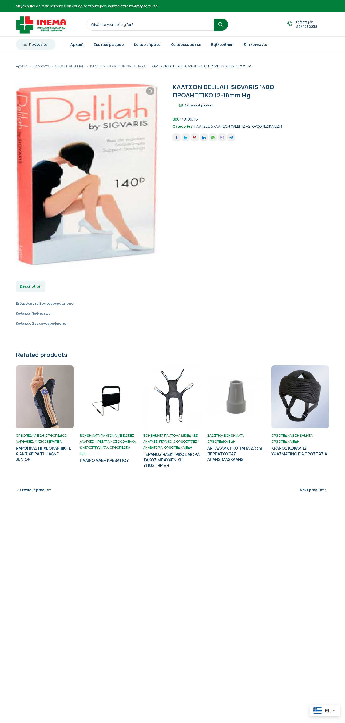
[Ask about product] (181, 105)
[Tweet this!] (186, 137)
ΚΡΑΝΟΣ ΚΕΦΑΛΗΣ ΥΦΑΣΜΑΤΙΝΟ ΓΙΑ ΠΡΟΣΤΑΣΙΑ (299, 451)
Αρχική (21, 66)
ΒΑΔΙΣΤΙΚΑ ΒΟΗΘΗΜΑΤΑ (225, 435)
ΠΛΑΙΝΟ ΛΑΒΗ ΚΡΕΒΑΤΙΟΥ (104, 460)
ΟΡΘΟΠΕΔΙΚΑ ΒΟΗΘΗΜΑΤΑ (291, 435)
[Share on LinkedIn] (204, 137)
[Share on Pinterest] (195, 137)
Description (30, 286)
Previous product (35, 489)
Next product (312, 489)
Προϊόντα (41, 66)
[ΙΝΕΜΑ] (41, 24)
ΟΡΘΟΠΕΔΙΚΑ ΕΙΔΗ (70, 66)
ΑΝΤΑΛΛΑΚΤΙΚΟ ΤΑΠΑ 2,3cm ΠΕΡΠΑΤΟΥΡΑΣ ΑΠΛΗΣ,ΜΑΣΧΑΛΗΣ (234, 453)
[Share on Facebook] (177, 137)
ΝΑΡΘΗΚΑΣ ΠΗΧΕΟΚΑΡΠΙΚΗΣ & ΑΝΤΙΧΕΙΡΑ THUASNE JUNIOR (43, 453)
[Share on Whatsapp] (213, 137)
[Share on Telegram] (231, 137)
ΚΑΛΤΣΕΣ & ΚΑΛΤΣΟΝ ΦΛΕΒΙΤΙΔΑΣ (118, 66)
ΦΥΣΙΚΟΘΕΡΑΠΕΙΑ (48, 441)
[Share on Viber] (222, 137)
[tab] (30, 286)
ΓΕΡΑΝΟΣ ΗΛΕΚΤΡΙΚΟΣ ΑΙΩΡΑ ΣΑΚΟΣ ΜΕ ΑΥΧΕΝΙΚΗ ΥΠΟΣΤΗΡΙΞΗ (171, 459)
